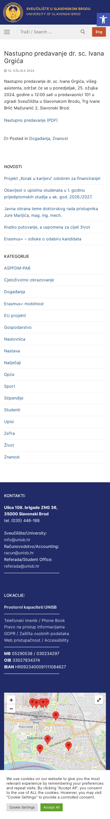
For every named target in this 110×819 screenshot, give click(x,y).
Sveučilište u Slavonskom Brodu (58, 9)
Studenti (12, 409)
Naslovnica (14, 339)
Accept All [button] (51, 807)
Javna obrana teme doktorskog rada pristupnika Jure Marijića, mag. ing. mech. (51, 212)
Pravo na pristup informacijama (34, 626)
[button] (103, 19)
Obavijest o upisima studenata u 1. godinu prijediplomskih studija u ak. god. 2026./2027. (48, 193)
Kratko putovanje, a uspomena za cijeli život (47, 227)
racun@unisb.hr (19, 552)
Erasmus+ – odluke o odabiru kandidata (42, 238)
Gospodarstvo (18, 327)
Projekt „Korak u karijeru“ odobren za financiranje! (52, 178)
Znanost (60, 138)
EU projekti (15, 315)
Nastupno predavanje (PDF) (31, 120)
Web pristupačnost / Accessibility (36, 640)
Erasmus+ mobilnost (24, 303)
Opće (9, 374)
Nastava (12, 350)
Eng (99, 32)
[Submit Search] (83, 32)
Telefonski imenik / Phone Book (34, 620)
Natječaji (12, 362)
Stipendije (13, 398)
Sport (9, 386)
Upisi (9, 421)
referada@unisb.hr (21, 566)
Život (9, 445)
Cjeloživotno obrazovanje (29, 279)
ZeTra (9, 433)
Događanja (39, 138)
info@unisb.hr (17, 539)
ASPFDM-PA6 (17, 268)
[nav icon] (7, 32)
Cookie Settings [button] (22, 807)
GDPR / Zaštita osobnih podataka (36, 633)
